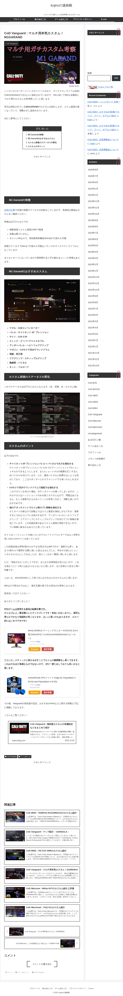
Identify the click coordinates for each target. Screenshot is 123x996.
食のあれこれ (47, 988)
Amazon (34, 649)
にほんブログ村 (105, 87)
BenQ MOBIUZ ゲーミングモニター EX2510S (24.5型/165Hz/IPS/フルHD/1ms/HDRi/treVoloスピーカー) (53, 634)
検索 (89, 73)
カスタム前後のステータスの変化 (42, 142)
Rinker (38, 641)
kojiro (90, 120)
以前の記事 (9, 210)
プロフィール (35, 988)
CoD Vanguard (12, 756)
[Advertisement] (42, 175)
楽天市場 (48, 649)
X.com (91, 988)
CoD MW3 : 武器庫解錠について (103, 139)
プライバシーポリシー (77, 988)
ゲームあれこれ (26, 756)
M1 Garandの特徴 (35, 134)
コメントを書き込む (42, 964)
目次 (38, 128)
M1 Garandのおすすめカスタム (41, 138)
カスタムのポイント (36, 146)
